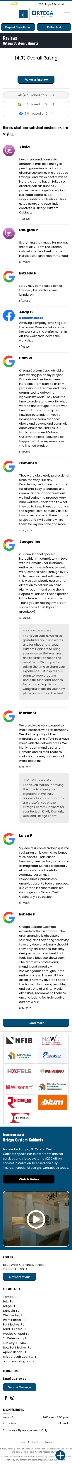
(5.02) (38, 113)
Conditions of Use (55, 1448)
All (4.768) (36, 95)
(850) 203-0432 (14, 1379)
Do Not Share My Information (31, 1448)
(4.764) (38, 104)
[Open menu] (67, 14)
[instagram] (12, 1398)
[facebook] (5, 1398)
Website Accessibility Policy (47, 1451)
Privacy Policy (6, 1448)
